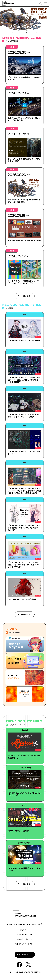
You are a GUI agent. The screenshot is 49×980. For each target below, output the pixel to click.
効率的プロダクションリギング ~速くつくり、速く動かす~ (24, 119)
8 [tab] (33, 33)
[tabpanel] (24, 19)
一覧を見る (25, 296)
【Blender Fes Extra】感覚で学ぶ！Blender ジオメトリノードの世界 (24, 415)
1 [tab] (9, 33)
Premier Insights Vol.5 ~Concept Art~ (24, 240)
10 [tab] (40, 33)
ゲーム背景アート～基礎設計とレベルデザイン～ (24, 78)
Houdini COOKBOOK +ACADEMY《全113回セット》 (24, 756)
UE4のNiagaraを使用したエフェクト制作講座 (24, 869)
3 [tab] (16, 33)
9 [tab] (36, 33)
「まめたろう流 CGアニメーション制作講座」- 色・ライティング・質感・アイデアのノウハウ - (24, 564)
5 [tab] (23, 33)
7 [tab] (29, 33)
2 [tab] (12, 33)
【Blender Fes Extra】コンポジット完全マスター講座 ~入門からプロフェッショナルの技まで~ (24, 379)
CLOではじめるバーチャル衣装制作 (22, 599)
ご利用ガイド (24, 930)
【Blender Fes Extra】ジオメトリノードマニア (24, 452)
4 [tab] (19, 33)
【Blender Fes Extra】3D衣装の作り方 (24, 340)
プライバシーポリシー (24, 934)
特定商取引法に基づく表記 (24, 939)
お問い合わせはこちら (25, 954)
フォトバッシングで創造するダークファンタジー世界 (24, 159)
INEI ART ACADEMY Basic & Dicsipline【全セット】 (24, 794)
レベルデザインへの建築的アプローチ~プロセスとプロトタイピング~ (24, 282)
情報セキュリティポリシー (24, 944)
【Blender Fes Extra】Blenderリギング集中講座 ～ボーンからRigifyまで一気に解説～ (24, 527)
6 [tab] (26, 33)
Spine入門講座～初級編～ (19, 830)
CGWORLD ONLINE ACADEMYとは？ (24, 924)
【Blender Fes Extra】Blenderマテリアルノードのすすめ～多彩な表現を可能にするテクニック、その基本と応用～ (24, 490)
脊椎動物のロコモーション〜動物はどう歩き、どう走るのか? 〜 (24, 200)
